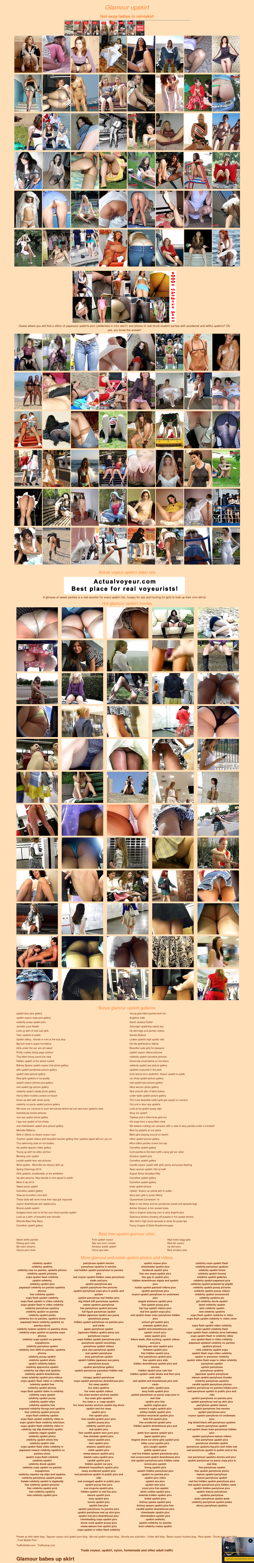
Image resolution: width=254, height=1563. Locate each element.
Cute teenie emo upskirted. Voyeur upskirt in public (157, 1074)
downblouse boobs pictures (31, 1113)
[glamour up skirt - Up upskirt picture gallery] (141, 54)
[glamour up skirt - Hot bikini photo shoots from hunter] (28, 131)
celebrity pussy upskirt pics (31, 1022)
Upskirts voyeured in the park (146, 1069)
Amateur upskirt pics (141, 1156)
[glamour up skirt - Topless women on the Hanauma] (226, 131)
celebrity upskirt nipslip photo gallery (36, 1091)
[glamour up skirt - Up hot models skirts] (170, 209)
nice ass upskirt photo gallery (32, 1117)
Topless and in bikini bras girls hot (148, 1117)
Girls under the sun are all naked (34, 1048)
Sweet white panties (27, 1239)
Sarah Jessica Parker (141, 1022)
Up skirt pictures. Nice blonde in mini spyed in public (44, 1177)
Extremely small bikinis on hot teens (149, 1061)
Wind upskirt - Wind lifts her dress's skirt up (39, 1164)
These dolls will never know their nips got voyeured (44, 1199)
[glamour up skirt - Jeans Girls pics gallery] (141, 247)
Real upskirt (204, 1536)
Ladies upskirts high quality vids (147, 1039)
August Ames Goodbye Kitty (145, 1173)
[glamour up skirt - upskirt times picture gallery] (85, 54)
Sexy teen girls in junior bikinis (146, 1195)
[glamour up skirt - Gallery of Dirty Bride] (141, 507)
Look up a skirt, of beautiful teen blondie (38, 1216)
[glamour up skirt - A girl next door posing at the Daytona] (198, 352)
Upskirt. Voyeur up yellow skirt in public (151, 1190)
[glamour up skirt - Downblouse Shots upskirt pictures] (198, 429)
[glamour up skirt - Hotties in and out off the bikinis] (85, 545)
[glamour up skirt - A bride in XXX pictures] (113, 54)
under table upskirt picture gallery (148, 1095)
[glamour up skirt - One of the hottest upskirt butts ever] (141, 545)
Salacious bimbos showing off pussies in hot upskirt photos (162, 1216)
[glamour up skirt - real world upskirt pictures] (141, 429)
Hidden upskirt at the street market (35, 1061)
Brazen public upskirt (27, 1208)
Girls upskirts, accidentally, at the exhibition (39, 1173)
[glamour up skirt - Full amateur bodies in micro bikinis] (141, 131)
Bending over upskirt (27, 1156)
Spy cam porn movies (104, 1243)
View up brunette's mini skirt (31, 1195)
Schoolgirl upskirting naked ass (146, 1026)
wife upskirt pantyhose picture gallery (36, 1069)
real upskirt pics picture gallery (146, 1082)
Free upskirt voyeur (102, 1239)
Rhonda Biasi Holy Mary (29, 1221)
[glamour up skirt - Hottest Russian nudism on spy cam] (85, 92)
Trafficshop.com (46, 1545)
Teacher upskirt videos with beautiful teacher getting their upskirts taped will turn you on (64, 1139)
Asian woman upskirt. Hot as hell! (148, 1169)
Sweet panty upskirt (27, 1186)
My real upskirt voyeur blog (104, 1536)
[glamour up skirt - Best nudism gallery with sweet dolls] (198, 170)
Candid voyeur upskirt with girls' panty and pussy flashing (161, 1164)
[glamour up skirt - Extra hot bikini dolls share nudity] (226, 352)
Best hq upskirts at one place (145, 1130)
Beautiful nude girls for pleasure (147, 1048)
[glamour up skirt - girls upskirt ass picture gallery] (141, 209)
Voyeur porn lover (26, 1250)
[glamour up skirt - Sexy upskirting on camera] (141, 170)
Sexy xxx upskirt (138, 1113)
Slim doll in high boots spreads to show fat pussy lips (158, 1221)
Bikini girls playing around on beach (149, 1134)
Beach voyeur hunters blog (181, 1536)
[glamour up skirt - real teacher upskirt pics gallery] (198, 209)
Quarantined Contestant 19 (144, 1199)
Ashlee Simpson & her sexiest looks (149, 1208)
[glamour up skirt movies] (37, 622)
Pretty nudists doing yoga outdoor (34, 1052)
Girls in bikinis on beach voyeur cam (36, 1134)
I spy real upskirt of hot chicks (32, 1121)
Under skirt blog (156, 1536)
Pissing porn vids (25, 1243)
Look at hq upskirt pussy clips (146, 1108)
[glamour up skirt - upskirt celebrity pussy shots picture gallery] (198, 468)
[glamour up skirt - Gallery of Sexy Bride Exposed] (28, 209)
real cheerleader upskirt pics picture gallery (39, 1126)
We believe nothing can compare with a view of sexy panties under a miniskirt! (172, 1126)
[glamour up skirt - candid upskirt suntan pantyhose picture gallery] (56, 92)
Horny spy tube (100, 1250)
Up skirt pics (174, 1246)
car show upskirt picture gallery (146, 1078)
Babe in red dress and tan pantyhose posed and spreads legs (163, 1203)
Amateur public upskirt (104, 1246)
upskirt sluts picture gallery (30, 1074)
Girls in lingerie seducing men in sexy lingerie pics (157, 1212)
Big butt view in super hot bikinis (33, 1043)
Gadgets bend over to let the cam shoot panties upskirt (46, 1212)
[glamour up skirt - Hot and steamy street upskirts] (85, 247)
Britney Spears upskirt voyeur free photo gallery (42, 1065)
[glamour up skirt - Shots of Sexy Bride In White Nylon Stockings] (113, 209)
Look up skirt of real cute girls (32, 1030)
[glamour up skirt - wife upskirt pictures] (28, 92)
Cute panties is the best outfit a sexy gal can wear (157, 1152)
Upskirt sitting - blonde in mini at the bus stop (40, 1039)
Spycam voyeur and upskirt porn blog (67, 1536)
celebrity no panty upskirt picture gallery (38, 1104)
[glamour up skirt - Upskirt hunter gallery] (28, 54)
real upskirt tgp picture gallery (32, 1087)
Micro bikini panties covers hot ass (148, 1143)
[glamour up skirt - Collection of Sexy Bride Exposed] (198, 507)
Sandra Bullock (138, 1035)
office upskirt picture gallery (144, 1139)
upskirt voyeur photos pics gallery (34, 1082)
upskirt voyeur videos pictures (146, 1052)
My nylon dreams (25, 1246)
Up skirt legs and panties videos (147, 1030)
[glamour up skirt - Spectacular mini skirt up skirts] (113, 429)
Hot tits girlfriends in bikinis (144, 1043)
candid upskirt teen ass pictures (33, 1160)
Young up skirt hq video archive (33, 1152)
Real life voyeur (175, 1243)
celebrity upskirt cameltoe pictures (148, 1056)
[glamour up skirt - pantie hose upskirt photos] (56, 429)
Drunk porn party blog (225, 1536)
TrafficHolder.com (26, 1545)
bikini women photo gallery (144, 1087)
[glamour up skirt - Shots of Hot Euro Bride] (170, 390)
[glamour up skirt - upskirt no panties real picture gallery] (198, 247)
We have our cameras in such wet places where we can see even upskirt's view (59, 1108)
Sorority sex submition (133, 1536)
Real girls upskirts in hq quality (33, 1078)
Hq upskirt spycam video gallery (33, 1147)
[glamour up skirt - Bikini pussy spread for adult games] (141, 468)
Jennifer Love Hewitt (27, 1026)
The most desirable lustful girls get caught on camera (159, 1100)
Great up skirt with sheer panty (33, 1100)
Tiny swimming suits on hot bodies (35, 1143)
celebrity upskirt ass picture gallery (148, 1065)
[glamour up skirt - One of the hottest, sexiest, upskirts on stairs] (226, 209)
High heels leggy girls (179, 1239)
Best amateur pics (177, 1250)
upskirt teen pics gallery (29, 1013)
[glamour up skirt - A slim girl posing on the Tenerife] (28, 390)
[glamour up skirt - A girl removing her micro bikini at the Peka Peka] (85, 468)
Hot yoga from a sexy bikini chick (147, 1121)
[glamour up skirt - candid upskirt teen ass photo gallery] (85, 170)
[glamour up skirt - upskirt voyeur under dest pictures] (56, 247)
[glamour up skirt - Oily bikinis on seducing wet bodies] (113, 507)
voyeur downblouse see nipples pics (36, 1203)
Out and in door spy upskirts (145, 1104)
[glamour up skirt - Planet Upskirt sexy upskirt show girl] (170, 170)
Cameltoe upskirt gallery (143, 1147)
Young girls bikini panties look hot (148, 1013)
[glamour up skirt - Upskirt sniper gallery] (85, 131)
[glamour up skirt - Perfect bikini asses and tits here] (85, 390)
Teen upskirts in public (28, 1035)
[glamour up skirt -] (198, 54)
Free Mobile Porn (27, 1540)
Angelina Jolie (137, 1017)
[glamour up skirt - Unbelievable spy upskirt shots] (113, 390)
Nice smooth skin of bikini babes (147, 1091)
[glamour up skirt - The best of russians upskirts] (113, 92)
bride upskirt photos (140, 1186)
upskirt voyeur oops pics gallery (33, 1017)
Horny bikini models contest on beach (36, 1095)
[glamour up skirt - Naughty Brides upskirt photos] (170, 92)
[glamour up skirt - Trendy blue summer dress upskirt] (226, 468)
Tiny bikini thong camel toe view (33, 1056)
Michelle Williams (25, 1130)
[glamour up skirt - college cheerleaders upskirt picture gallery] (113, 170)
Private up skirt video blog (30, 1536)
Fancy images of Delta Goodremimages (151, 1225)
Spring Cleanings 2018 (28, 1169)
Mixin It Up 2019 (25, 1182)
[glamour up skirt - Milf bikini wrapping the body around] (226, 92)
